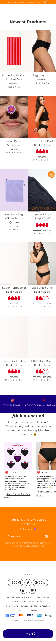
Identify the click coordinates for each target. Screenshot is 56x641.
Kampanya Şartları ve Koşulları (35, 606)
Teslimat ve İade (18, 602)
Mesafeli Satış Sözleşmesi (19, 597)
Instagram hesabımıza (22, 422)
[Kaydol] (46, 536)
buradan (26, 546)
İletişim (34, 610)
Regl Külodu (12, 606)
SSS (27, 610)
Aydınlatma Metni (37, 602)
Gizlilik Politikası (41, 597)
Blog (20, 610)
